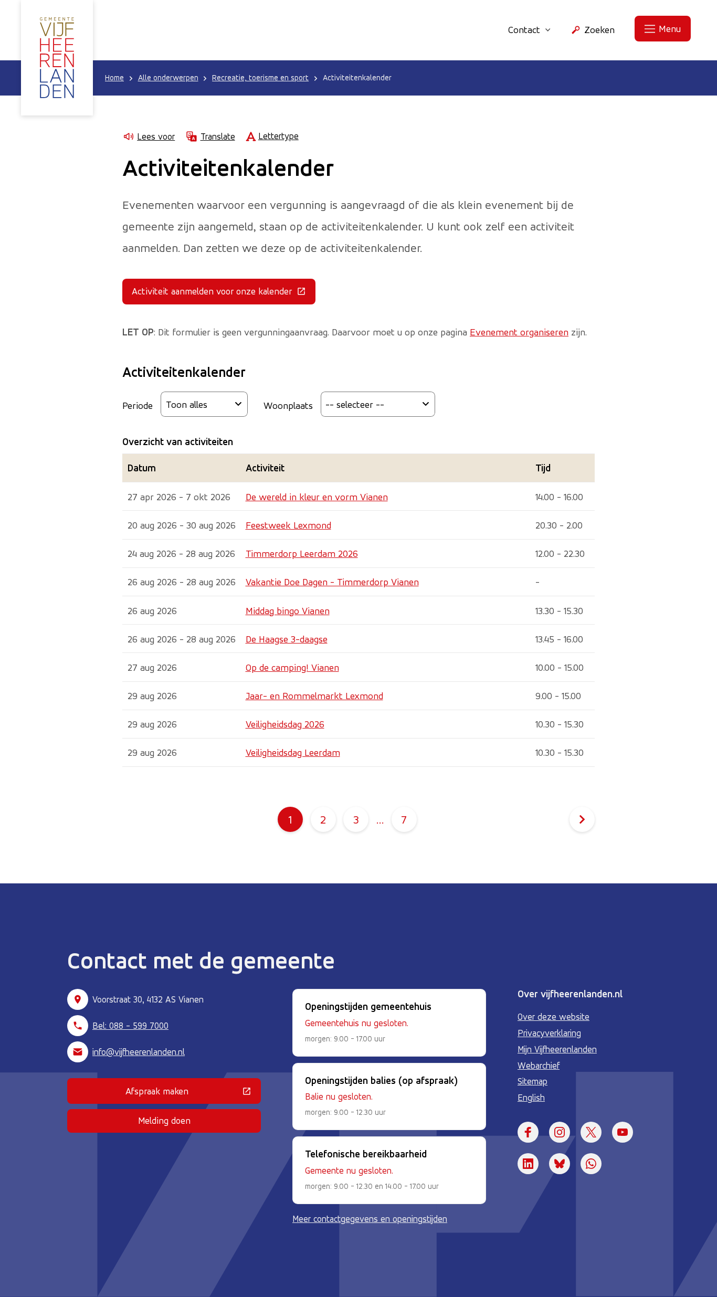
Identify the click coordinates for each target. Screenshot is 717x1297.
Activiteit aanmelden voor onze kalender (223, 293)
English (531, 1097)
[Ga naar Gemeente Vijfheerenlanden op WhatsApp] (591, 1163)
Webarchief (539, 1065)
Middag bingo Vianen (288, 610)
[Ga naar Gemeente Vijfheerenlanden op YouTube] (622, 1132)
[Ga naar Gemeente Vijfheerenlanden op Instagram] (559, 1132)
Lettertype (278, 136)
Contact (524, 29)
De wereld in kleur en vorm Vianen (317, 496)
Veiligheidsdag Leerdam (293, 752)
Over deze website (553, 1016)
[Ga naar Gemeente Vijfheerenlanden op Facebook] (528, 1132)
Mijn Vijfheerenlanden (557, 1049)
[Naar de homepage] (57, 57)
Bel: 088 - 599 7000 (130, 1025)
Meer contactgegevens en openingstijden (369, 1219)
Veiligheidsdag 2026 (285, 724)
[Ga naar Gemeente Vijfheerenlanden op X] (591, 1132)
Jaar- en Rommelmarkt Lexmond (314, 695)
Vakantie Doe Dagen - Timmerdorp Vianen (332, 581)
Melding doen (164, 1120)
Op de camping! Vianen (292, 667)
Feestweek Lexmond (288, 525)
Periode (137, 405)
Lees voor (156, 136)
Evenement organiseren (519, 332)
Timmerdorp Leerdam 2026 (302, 553)
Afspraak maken (193, 1093)
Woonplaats (288, 405)
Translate (218, 136)
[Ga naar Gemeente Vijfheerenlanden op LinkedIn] (528, 1163)
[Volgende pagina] (582, 819)
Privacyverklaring (549, 1033)
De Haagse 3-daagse (287, 639)
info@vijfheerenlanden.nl (138, 1052)
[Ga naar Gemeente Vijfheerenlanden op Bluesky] (559, 1163)
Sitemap (532, 1081)
